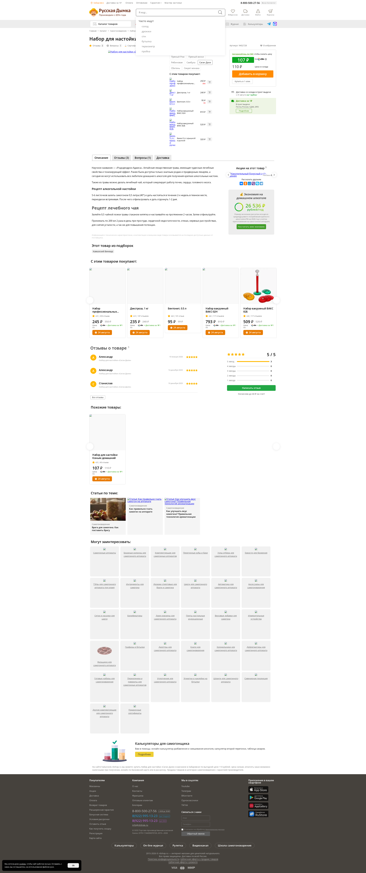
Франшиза (137, 795)
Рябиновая (177, 62)
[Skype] (257, 183)
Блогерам (137, 805)
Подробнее (244, 111)
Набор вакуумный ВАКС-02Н (185, 112)
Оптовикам (141, 2)
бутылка (146, 41)
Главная (93, 31)
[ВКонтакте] (241, 183)
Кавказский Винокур (103, 251)
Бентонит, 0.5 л (183, 101)
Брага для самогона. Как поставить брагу (105, 529)
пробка (146, 51)
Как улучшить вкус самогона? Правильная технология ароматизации (181, 514)
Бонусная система (98, 814)
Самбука (191, 62)
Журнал (235, 24)
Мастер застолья (173, 2)
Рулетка (178, 845)
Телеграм (186, 790)
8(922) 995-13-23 (145, 816)
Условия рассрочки (99, 819)
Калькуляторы (255, 24)
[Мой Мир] (249, 183)
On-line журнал (153, 845)
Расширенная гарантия (101, 809)
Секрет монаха (191, 68)
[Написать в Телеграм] (269, 24)
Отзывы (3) (121, 158)
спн (144, 36)
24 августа (104, 332)
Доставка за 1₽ (114, 2)
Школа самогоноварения (234, 845)
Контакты (137, 790)
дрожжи (146, 31)
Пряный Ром (177, 56)
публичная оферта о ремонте (183, 862)
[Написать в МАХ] (275, 24)
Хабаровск (98, 2)
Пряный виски (196, 56)
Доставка (94, 795)
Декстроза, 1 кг (183, 92)
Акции (92, 790)
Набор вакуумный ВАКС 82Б (185, 124)
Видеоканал (200, 845)
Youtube (185, 786)
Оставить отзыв (97, 823)
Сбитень (175, 68)
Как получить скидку (100, 828)
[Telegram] (261, 183)
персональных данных (214, 829)
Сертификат (133, 45)
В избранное (269, 45)
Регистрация (95, 833)
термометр (148, 46)
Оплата (129, 2)
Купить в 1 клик (242, 81)
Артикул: (238, 45)
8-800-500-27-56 (250, 3)
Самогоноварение (118, 31)
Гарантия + (156, 2)
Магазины (94, 786)
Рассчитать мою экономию (251, 226)
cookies (22, 864)
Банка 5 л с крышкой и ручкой (186, 139)
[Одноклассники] (245, 183)
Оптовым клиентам (142, 800)
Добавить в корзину (253, 74)
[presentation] (228, 174)
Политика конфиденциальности (163, 859)
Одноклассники (189, 800)
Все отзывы (98, 397)
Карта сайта (95, 838)
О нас (135, 786)
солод (145, 26)
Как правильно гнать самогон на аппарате (140, 510)
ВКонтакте (186, 795)
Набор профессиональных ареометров (186, 83)
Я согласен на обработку (204, 829)
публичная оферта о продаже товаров (199, 859)
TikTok (184, 805)
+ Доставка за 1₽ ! (114, 325)
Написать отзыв (251, 388)
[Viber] (253, 183)
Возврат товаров (98, 805)
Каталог (103, 31)
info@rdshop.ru (140, 825)
